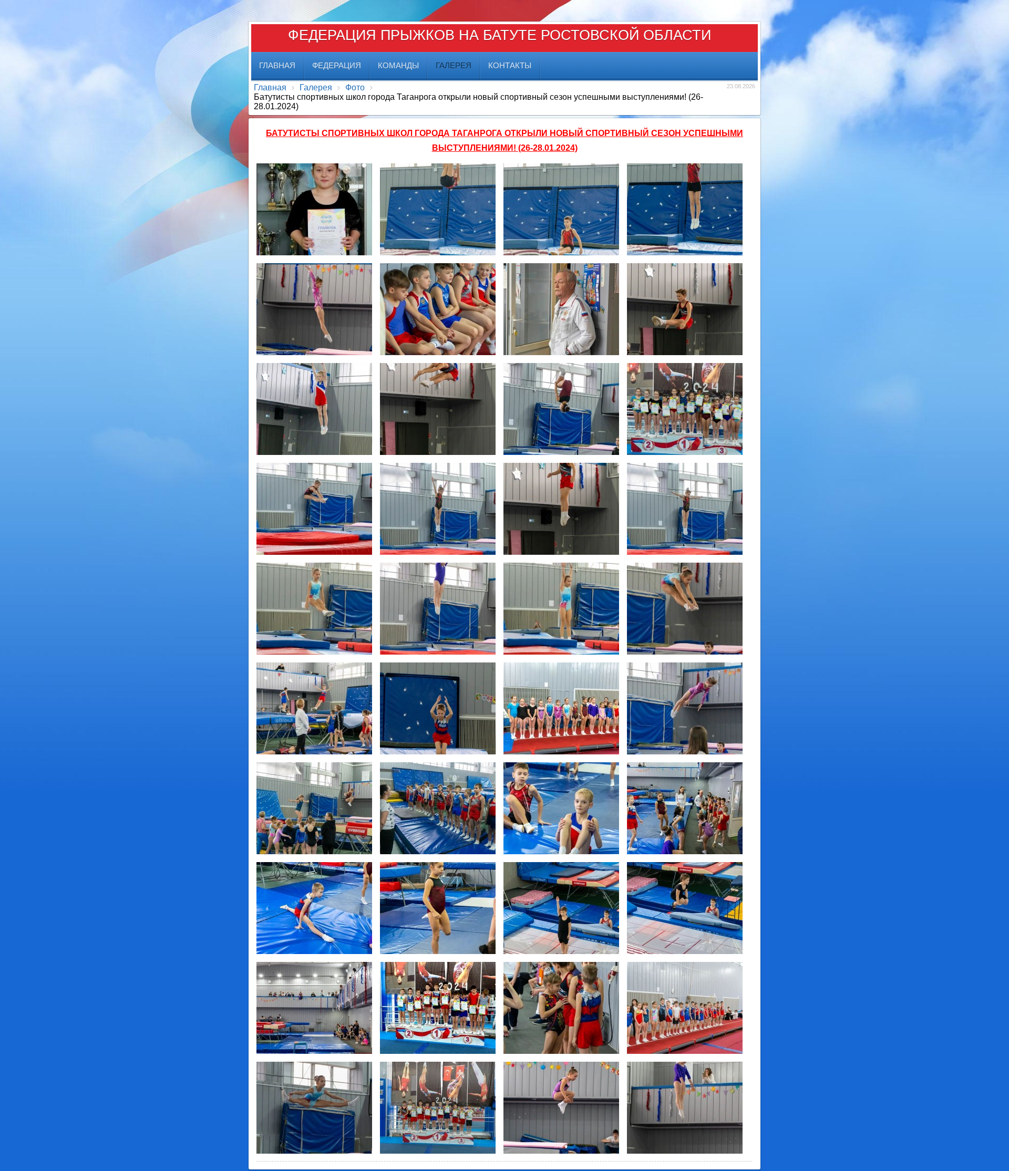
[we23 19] (561, 409)
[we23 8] (561, 1108)
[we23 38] (685, 908)
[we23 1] (314, 209)
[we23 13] (314, 309)
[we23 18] (438, 409)
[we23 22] (561, 509)
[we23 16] (685, 309)
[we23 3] (561, 708)
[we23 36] (438, 908)
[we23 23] (685, 509)
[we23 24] (314, 609)
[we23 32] (438, 808)
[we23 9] (685, 1108)
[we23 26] (561, 609)
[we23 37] (561, 908)
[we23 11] (561, 209)
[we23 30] (685, 708)
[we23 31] (314, 808)
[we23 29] (438, 708)
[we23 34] (685, 808)
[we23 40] (561, 1008)
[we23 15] (561, 309)
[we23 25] (438, 609)
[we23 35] (314, 908)
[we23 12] (685, 209)
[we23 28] (314, 708)
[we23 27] (685, 609)
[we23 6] (314, 1108)
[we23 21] (438, 509)
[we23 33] (561, 808)
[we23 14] (438, 309)
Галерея (316, 87)
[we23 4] (438, 1008)
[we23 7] (438, 1108)
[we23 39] (314, 1008)
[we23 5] (685, 1008)
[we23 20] (314, 509)
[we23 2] (685, 409)
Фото (355, 87)
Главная (270, 87)
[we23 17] (314, 409)
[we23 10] (438, 209)
